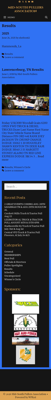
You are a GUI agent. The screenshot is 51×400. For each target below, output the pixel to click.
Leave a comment (14, 57)
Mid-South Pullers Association (25, 9)
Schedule (9, 272)
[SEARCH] (46, 17)
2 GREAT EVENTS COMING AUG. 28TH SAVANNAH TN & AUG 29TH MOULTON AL (25, 207)
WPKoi (32, 397)
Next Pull (9, 258)
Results (9, 54)
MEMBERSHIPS (12, 255)
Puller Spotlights (13, 265)
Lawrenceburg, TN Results (23, 70)
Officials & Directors (15, 262)
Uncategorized (12, 275)
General (8, 251)
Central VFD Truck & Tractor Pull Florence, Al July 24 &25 (22, 234)
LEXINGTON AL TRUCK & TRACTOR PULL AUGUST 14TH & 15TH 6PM (23, 221)
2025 (5, 33)
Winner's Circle (22, 167)
